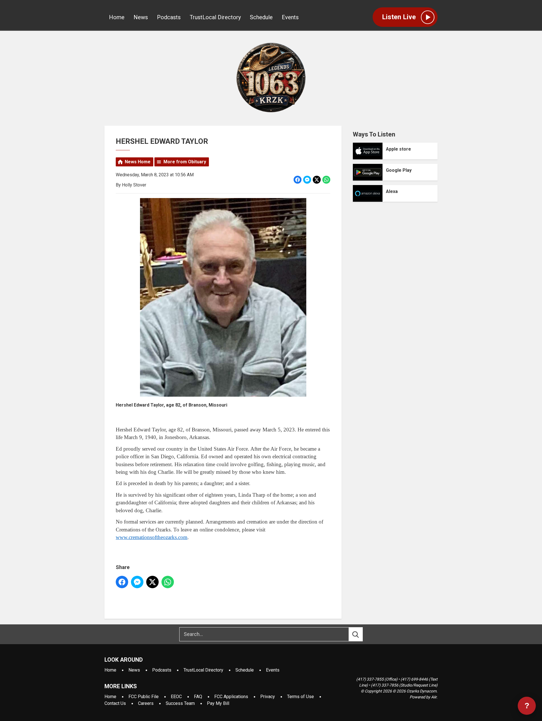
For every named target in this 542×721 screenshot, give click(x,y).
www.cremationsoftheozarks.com (151, 537)
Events (290, 17)
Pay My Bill (218, 703)
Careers (146, 703)
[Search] (360, 634)
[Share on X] (317, 180)
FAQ (198, 696)
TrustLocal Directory (215, 17)
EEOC (176, 696)
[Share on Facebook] (297, 180)
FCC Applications (231, 696)
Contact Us (115, 703)
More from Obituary (184, 161)
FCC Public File (143, 696)
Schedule (261, 17)
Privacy (267, 696)
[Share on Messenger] (307, 180)
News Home (137, 161)
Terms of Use (300, 696)
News (141, 17)
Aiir (433, 697)
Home (116, 17)
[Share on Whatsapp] (326, 180)
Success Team (180, 703)
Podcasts (169, 17)
